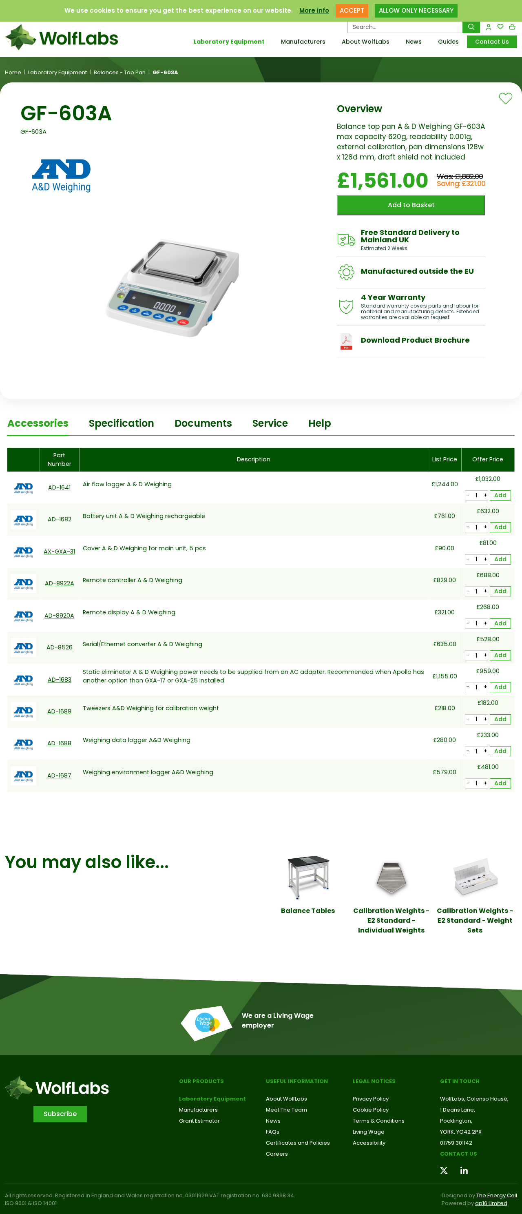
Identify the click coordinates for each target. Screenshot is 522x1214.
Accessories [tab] (38, 423)
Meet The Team (286, 1110)
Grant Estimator (199, 1121)
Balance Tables (308, 910)
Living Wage (369, 1132)
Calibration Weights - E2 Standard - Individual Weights (391, 920)
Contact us (458, 1154)
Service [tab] (270, 423)
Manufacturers (303, 42)
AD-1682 (59, 519)
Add (500, 495)
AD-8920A (59, 615)
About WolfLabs (365, 42)
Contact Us (492, 42)
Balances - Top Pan (120, 72)
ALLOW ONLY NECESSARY (416, 10)
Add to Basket (411, 205)
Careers (277, 1154)
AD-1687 (59, 775)
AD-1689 (59, 711)
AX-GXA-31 (59, 551)
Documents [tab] (203, 423)
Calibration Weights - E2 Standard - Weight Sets (475, 920)
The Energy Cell (496, 1195)
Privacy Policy (371, 1099)
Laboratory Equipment (229, 42)
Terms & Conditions (379, 1121)
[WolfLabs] (65, 37)
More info (314, 10)
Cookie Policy (371, 1110)
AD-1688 (59, 743)
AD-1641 (59, 487)
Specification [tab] (121, 423)
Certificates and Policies (298, 1143)
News (414, 42)
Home (13, 72)
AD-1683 (59, 680)
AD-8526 (59, 647)
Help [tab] (319, 423)
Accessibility (369, 1143)
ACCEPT (352, 10)
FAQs (272, 1132)
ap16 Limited (491, 1203)
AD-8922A (59, 583)
